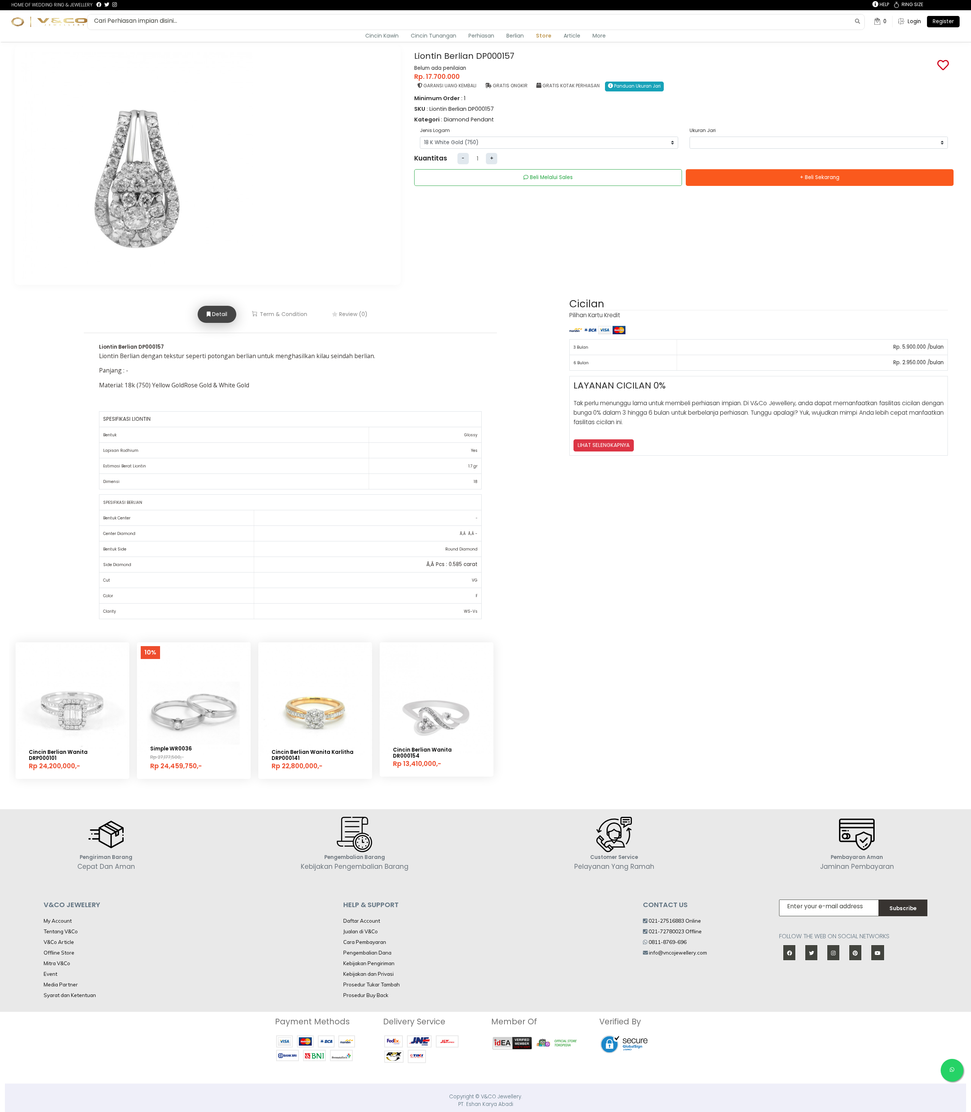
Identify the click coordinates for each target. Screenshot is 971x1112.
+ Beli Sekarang (819, 177)
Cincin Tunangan (433, 35)
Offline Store (59, 953)
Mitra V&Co (57, 963)
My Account (58, 921)
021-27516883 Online (674, 921)
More (599, 35)
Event (50, 974)
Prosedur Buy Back (365, 995)
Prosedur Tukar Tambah (371, 984)
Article (572, 35)
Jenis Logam (435, 130)
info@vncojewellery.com (678, 953)
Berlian (515, 35)
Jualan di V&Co (360, 931)
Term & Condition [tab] (282, 314)
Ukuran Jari (703, 130)
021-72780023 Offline (674, 931)
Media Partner (61, 984)
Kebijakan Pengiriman (368, 963)
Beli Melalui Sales (550, 177)
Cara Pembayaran (364, 942)
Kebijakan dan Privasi (368, 974)
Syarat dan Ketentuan (70, 995)
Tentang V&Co (61, 931)
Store (543, 35)
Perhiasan (481, 35)
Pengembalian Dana (367, 953)
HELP (883, 4)
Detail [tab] (219, 314)
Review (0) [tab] (353, 314)
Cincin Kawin (382, 35)
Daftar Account (361, 921)
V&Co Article (59, 942)
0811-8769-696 (667, 942)
